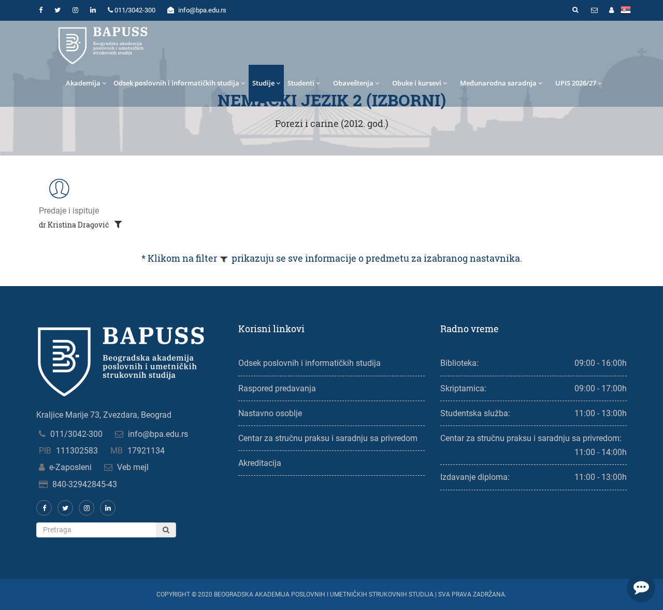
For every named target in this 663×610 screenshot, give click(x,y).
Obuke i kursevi (416, 83)
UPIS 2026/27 (575, 83)
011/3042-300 (76, 434)
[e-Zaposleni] (611, 10)
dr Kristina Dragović (75, 225)
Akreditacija (259, 463)
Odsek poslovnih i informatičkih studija (176, 83)
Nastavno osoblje (270, 413)
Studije (263, 83)
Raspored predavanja (277, 388)
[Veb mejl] (594, 10)
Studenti (300, 83)
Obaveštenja (353, 83)
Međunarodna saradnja (498, 83)
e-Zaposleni (70, 467)
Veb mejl (133, 467)
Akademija (83, 83)
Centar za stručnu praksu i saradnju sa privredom (327, 438)
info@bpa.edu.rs (158, 434)
